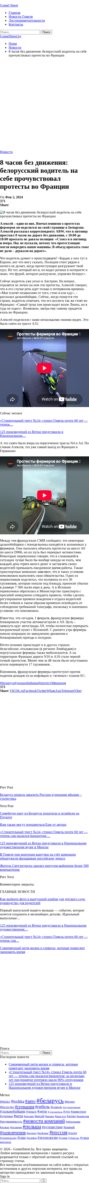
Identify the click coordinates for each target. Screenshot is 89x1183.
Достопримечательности (27, 20)
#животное (78, 1111)
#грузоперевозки (71, 1107)
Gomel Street (9, 5)
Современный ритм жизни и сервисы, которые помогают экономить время (43, 1066)
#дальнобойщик (26, 683)
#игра (18, 1116)
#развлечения (13, 1132)
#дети (42, 1111)
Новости (6, 152)
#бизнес (70, 1101)
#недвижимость (11, 1121)
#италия (29, 1116)
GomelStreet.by (10, 36)
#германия (24, 1106)
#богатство (7, 1107)
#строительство (8, 1137)
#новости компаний (44, 1121)
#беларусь (7, 683)
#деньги (31, 1111)
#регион (32, 1133)
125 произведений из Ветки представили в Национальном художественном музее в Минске (44, 1085)
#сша (21, 1137)
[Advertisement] (44, 105)
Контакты (16, 24)
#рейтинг (43, 1133)
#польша (32, 1126)
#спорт (72, 1133)
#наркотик (82, 1116)
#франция (58, 683)
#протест (44, 683)
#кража (49, 1116)
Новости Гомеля (21, 16)
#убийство (73, 1138)
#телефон (32, 1137)
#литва (71, 1116)
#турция (63, 1137)
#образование (73, 1121)
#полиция (16, 1127)
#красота (60, 1116)
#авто (30, 1101)
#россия (58, 1132)
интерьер (5, 1142)
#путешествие (52, 1127)
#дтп (66, 1111)
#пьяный (69, 1127)
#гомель (56, 1107)
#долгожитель (55, 1111)
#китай (39, 1116)
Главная (14, 13)
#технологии (48, 1138)
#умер (84, 1137)
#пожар (4, 1127)
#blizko (5, 1101)
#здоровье (6, 1116)
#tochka (17, 1101)
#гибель (42, 1106)
